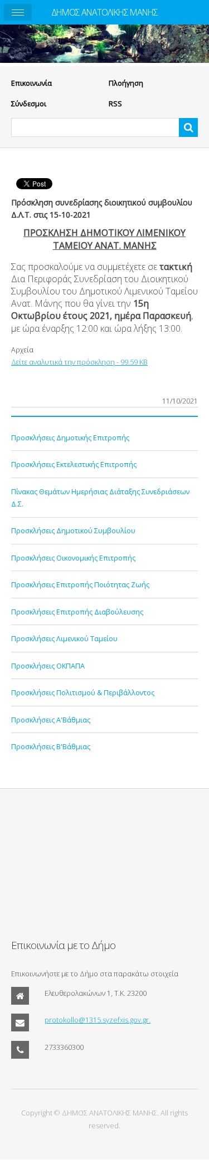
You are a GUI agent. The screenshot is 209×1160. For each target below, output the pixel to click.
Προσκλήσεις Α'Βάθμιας (50, 720)
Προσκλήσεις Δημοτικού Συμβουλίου (73, 530)
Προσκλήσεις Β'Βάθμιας (50, 746)
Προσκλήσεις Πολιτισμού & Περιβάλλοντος (82, 692)
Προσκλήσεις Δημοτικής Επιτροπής (70, 437)
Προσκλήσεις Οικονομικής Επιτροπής (73, 558)
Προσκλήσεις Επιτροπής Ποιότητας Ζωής (80, 584)
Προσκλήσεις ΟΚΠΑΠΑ (48, 666)
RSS (115, 104)
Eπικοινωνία (31, 83)
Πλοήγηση (126, 83)
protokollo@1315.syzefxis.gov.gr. (97, 1020)
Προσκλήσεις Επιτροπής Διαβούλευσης (77, 612)
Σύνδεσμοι (28, 104)
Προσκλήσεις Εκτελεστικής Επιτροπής (74, 464)
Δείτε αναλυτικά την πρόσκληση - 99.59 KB (79, 362)
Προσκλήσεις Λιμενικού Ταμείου (64, 638)
